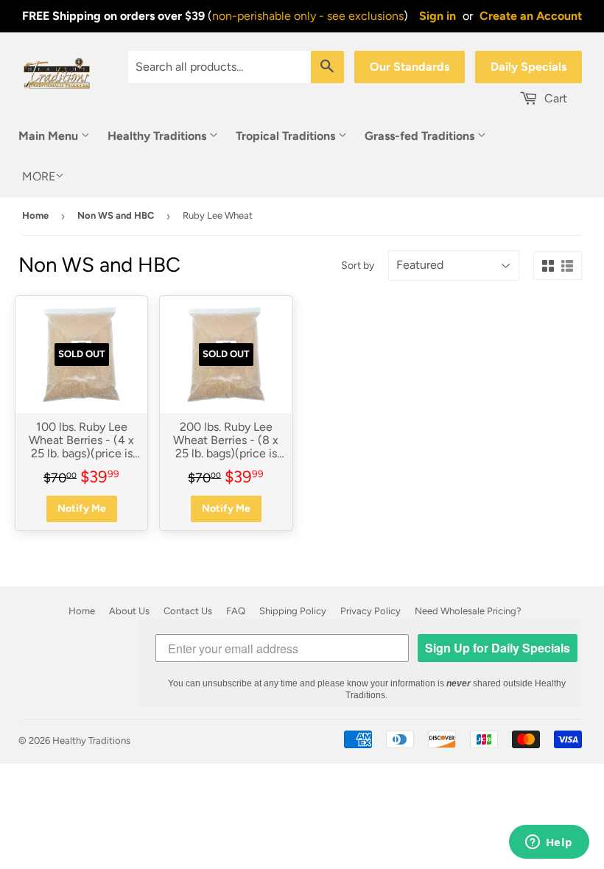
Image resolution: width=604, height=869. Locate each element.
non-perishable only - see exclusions (308, 16)
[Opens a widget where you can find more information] (548, 843)
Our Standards (409, 67)
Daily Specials (528, 67)
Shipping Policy (292, 610)
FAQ (235, 610)
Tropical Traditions (287, 136)
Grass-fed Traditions (421, 136)
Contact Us (188, 610)
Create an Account (531, 16)
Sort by (357, 265)
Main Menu (49, 136)
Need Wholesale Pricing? (468, 610)
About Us (129, 610)
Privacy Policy (370, 610)
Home (35, 215)
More (38, 176)
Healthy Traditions (158, 136)
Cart (554, 98)
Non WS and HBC (115, 215)
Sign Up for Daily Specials (497, 647)
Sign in (437, 16)
